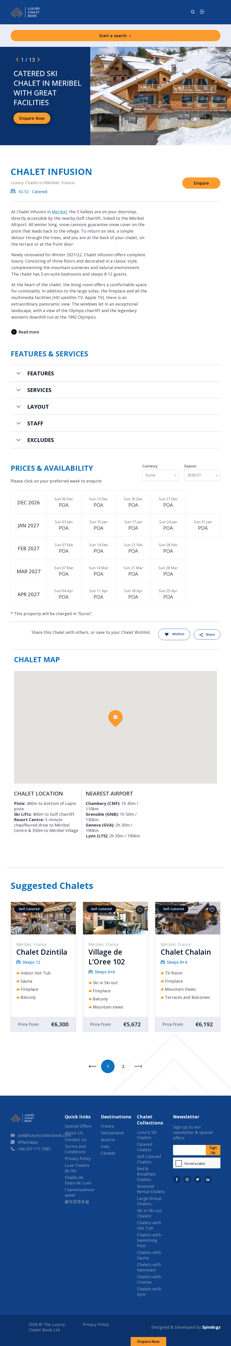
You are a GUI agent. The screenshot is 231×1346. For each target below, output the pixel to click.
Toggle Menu (202, 11)
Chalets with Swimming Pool (149, 1240)
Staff (35, 423)
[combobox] (160, 475)
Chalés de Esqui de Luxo (78, 1180)
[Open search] (193, 12)
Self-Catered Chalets (149, 1159)
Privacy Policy (78, 1158)
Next (138, 1066)
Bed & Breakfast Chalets (146, 1174)
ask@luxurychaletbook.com (44, 1135)
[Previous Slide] (17, 59)
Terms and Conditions (75, 1149)
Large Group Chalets (149, 1201)
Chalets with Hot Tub (149, 1225)
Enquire (201, 183)
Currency (149, 466)
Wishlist (178, 634)
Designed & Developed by (185, 1327)
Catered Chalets (144, 1147)
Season (190, 466)
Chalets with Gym (149, 1291)
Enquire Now (148, 1341)
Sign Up (213, 1150)
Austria (108, 1139)
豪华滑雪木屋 (77, 1201)
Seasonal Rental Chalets (151, 1188)
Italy (105, 1146)
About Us (74, 1132)
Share (210, 634)
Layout (38, 406)
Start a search (113, 35)
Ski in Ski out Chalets (149, 1213)
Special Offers (78, 1126)
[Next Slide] (38, 59)
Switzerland (112, 1132)
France (107, 1126)
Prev (92, 1066)
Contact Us (75, 1139)
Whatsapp (28, 1142)
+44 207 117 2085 (34, 1148)
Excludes (40, 440)
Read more (28, 332)
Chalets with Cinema (149, 1279)
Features (40, 373)
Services (39, 390)
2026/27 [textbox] (194, 475)
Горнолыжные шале (79, 1192)
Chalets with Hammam (149, 1267)
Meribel (59, 211)
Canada (108, 1153)
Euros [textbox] (150, 475)
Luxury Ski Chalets (147, 1134)
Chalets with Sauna (149, 1255)
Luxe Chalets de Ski (77, 1167)
